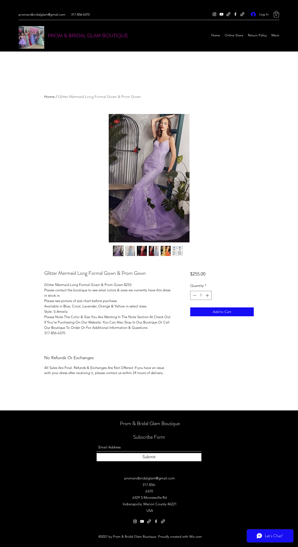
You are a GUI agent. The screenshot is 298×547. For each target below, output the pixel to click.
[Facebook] (235, 14)
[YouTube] (221, 14)
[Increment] (208, 295)
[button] (276, 14)
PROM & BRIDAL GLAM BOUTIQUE (88, 35)
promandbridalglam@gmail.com (42, 14)
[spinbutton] (201, 295)
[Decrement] (194, 295)
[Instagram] (214, 14)
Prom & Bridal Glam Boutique (150, 423)
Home (49, 96)
